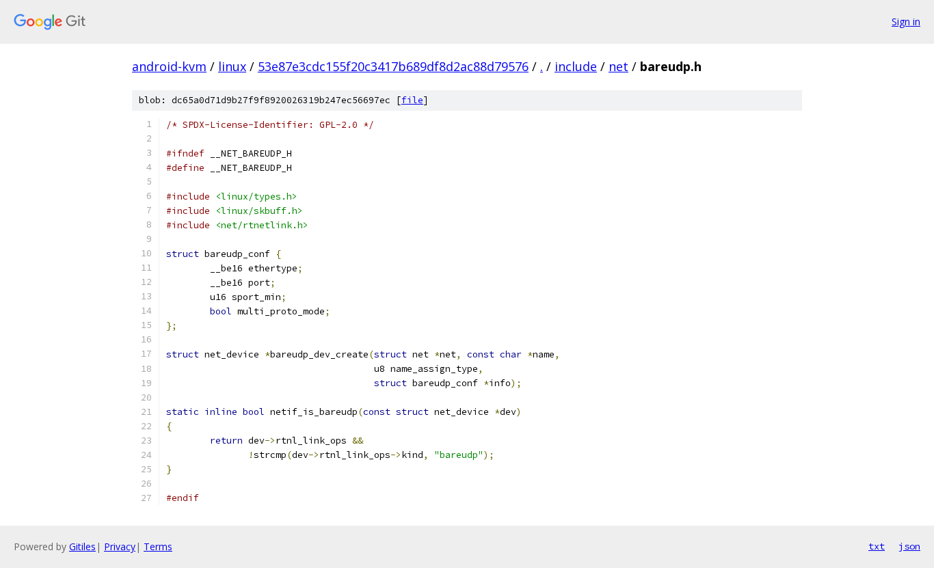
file (412, 100)
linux (232, 66)
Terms (158, 546)
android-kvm (169, 66)
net (618, 66)
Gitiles (82, 546)
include (576, 66)
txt (876, 546)
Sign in (906, 21)
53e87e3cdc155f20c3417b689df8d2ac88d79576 (393, 66)
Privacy (119, 546)
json (909, 546)
